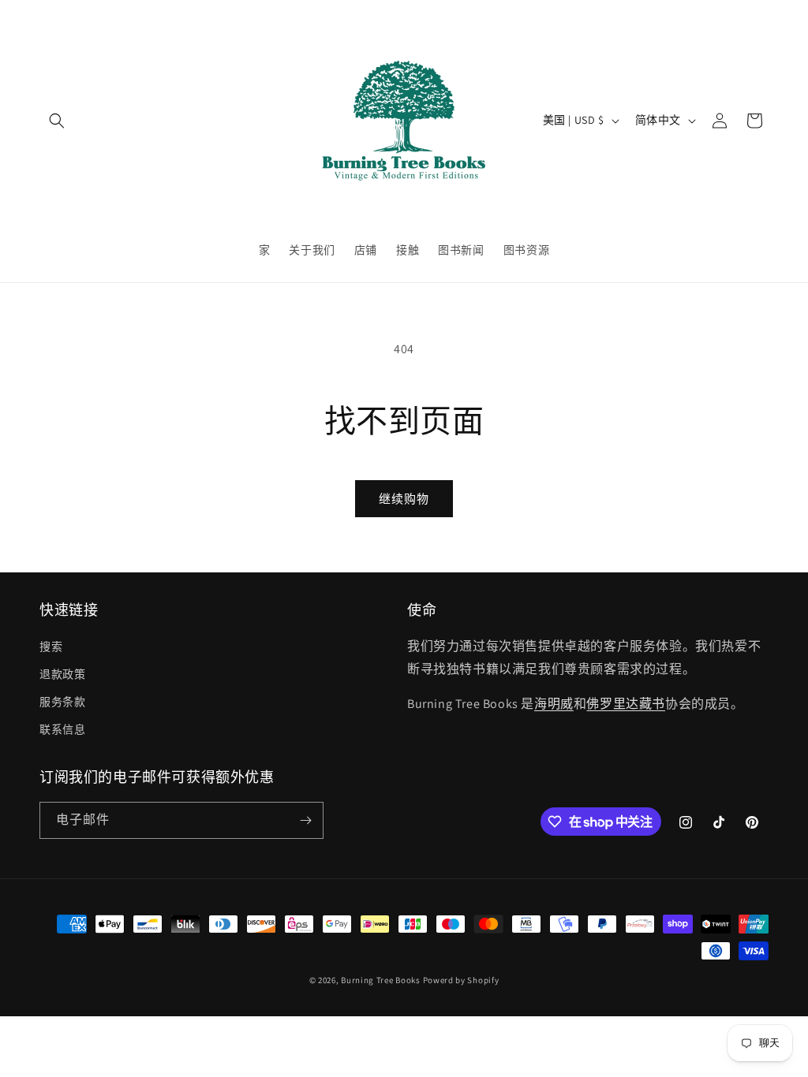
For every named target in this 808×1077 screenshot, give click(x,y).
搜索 (50, 646)
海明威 (554, 703)
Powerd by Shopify (461, 980)
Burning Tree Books (381, 980)
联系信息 (62, 729)
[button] (56, 120)
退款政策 (62, 674)
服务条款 (62, 702)
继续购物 (404, 498)
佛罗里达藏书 (625, 703)
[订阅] (305, 820)
